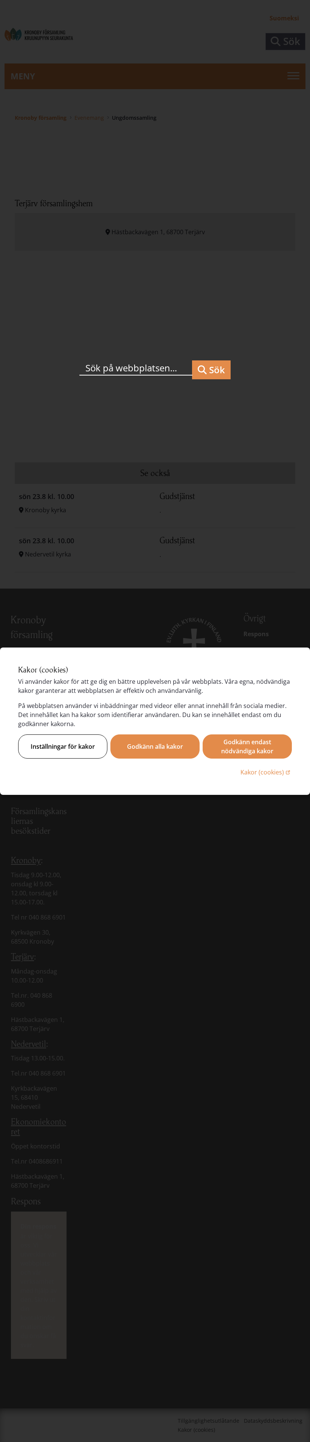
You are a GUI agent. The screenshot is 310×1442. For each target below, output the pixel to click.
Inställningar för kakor (63, 746)
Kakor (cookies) (266, 772)
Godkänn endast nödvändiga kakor (247, 746)
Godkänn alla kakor (155, 746)
